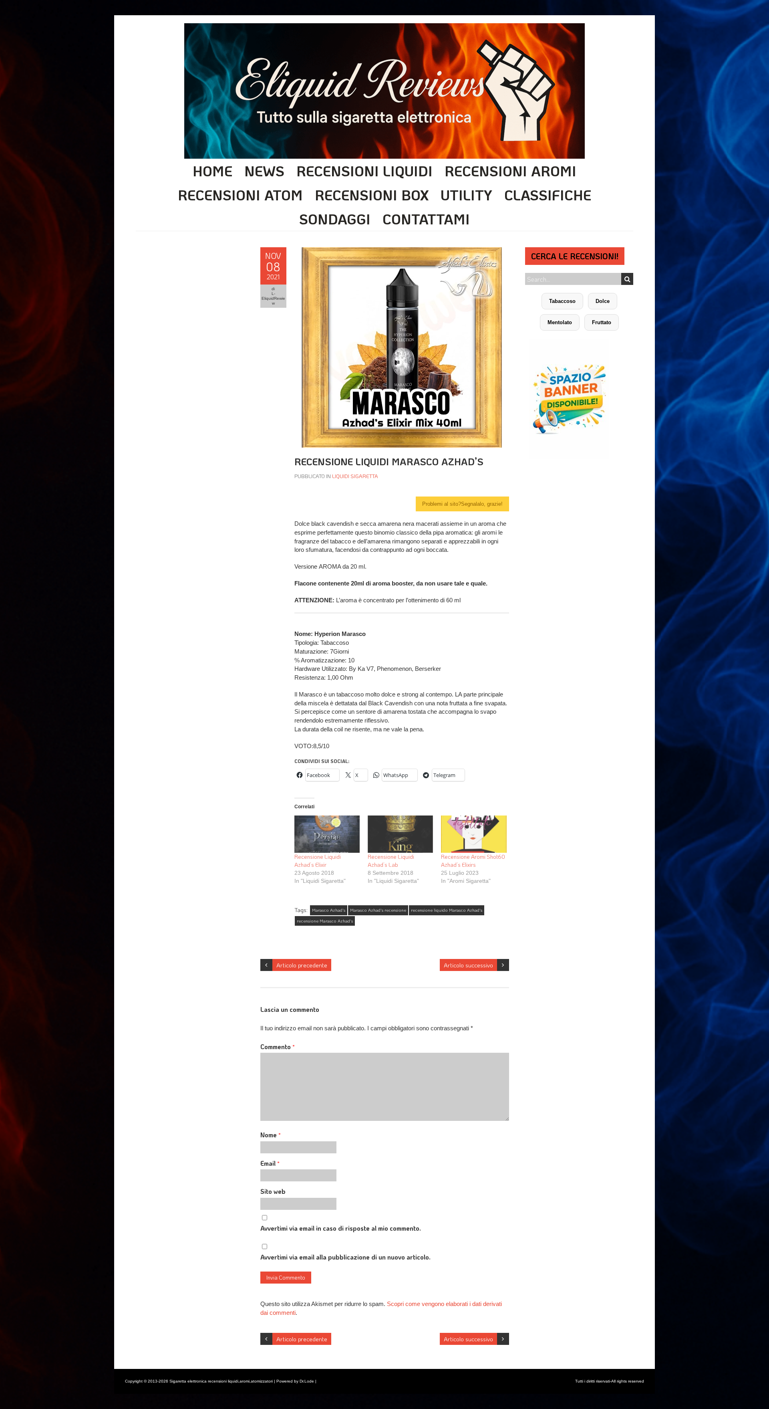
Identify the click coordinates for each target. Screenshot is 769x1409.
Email (270, 1163)
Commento (277, 1046)
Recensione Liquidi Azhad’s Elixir (317, 860)
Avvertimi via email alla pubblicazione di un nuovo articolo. (345, 1257)
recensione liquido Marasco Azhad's (446, 910)
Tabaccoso (562, 301)
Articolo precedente (301, 965)
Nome (270, 1134)
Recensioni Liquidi (364, 170)
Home (212, 170)
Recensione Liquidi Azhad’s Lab (391, 860)
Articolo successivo (468, 965)
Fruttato (601, 322)
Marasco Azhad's (328, 910)
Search (627, 279)
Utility (466, 195)
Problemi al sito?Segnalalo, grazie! (462, 504)
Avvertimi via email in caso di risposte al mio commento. (340, 1228)
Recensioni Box (372, 195)
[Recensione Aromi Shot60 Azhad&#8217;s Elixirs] (473, 834)
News (264, 170)
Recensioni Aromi (510, 170)
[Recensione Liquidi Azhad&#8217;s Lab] (400, 834)
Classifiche (547, 195)
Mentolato (560, 322)
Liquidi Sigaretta (355, 475)
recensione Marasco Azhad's (325, 921)
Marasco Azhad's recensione (378, 910)
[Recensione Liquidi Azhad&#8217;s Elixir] (327, 834)
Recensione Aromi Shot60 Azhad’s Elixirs (473, 860)
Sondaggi (334, 219)
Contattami (426, 219)
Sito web (273, 1191)
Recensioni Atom (240, 195)
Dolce (603, 301)
